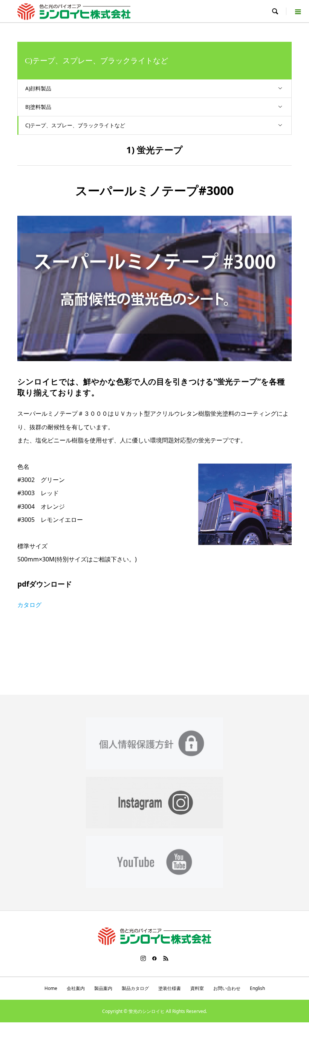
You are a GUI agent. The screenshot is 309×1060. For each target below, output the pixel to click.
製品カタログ (135, 988)
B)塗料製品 (38, 106)
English (257, 988)
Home (50, 988)
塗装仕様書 (169, 988)
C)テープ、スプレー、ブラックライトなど (75, 125)
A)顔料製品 (38, 88)
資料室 (197, 988)
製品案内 (103, 988)
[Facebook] (154, 958)
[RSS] (165, 958)
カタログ (29, 605)
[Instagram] (143, 958)
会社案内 (76, 988)
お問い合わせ (226, 988)
